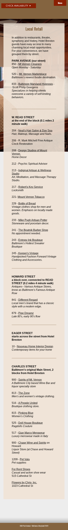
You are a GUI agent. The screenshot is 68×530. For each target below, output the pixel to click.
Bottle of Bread (27, 203)
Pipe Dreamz (26, 313)
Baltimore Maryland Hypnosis (35, 84)
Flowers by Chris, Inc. (24, 482)
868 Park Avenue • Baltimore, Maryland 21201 (34, 526)
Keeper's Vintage (28, 253)
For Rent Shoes (21, 469)
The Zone (24, 393)
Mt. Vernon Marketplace (33, 74)
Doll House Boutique (30, 422)
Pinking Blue (25, 412)
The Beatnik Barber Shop (33, 230)
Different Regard (28, 299)
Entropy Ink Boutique (30, 240)
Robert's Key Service (30, 187)
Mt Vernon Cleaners (30, 64)
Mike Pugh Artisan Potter (32, 220)
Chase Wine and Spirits (32, 442)
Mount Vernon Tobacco (31, 196)
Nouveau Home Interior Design (35, 346)
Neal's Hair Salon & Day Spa (35, 130)
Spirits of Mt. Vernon (30, 379)
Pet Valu (25, 459)
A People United (27, 403)
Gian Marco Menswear (31, 432)
